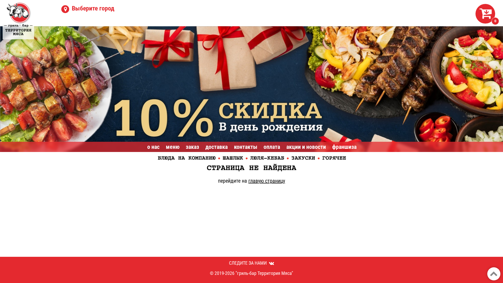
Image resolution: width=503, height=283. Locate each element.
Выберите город (93, 8)
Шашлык (233, 158)
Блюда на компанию (187, 158)
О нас (153, 147)
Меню (172, 147)
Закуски (303, 158)
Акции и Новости (306, 147)
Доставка (216, 147)
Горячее (334, 158)
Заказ (192, 147)
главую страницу (266, 181)
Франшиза (344, 147)
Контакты (245, 147)
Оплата (272, 147)
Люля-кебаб (267, 158)
